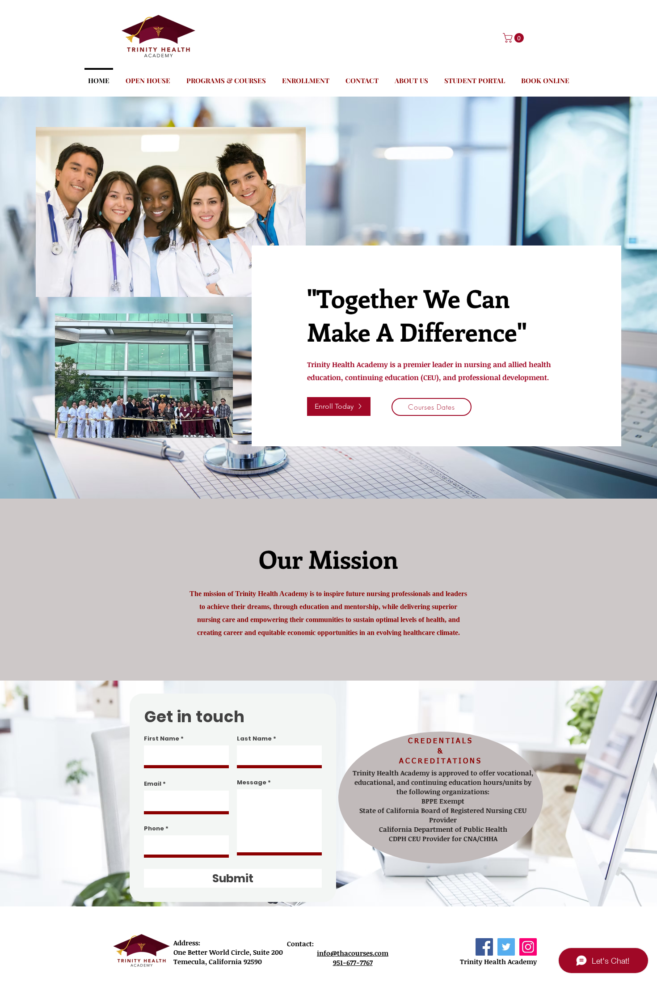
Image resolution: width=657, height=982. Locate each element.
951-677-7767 (353, 962)
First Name (161, 738)
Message (251, 782)
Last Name (254, 738)
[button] (514, 37)
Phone (154, 828)
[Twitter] (506, 947)
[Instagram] (528, 947)
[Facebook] (484, 947)
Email (152, 784)
